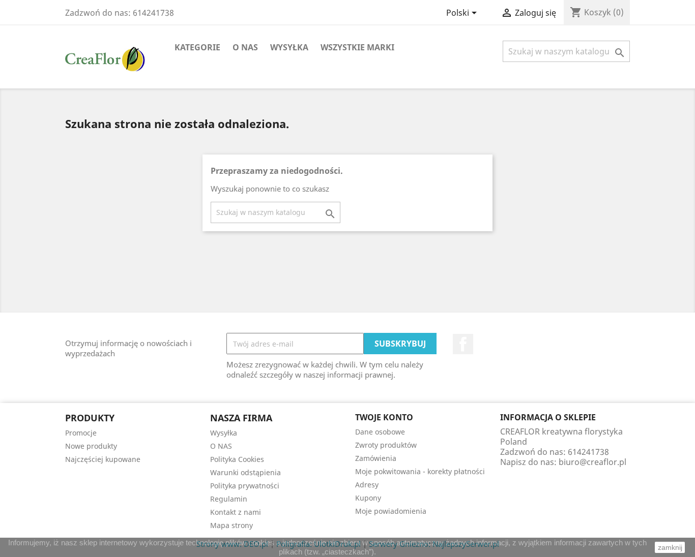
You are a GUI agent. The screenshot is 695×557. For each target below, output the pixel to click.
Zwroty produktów (386, 445)
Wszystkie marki (357, 47)
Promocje (81, 433)
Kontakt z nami (235, 512)
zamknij (670, 547)
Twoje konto (384, 417)
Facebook (463, 344)
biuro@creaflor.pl (592, 462)
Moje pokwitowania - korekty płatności (420, 471)
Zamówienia (375, 458)
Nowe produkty (91, 446)
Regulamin (228, 499)
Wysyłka (289, 47)
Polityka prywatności (244, 485)
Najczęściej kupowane (102, 459)
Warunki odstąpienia (245, 472)
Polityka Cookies (237, 459)
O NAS (245, 47)
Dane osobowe (380, 432)
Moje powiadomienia (390, 511)
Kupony (368, 498)
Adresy (367, 484)
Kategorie (197, 47)
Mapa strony (231, 525)
